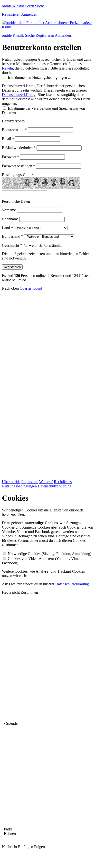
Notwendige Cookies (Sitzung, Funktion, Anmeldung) (49, 554)
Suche (40, 6)
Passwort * (10, 157)
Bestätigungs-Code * (18, 175)
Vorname (9, 210)
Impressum (29, 482)
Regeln (7, 68)
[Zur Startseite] (47, 27)
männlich (56, 245)
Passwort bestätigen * (18, 166)
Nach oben (10, 288)
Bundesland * (12, 236)
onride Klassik (13, 6)
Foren (29, 6)
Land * (7, 228)
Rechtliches (63, 482)
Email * (8, 139)
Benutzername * (14, 130)
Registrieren (11, 14)
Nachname (10, 219)
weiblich (35, 245)
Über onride (11, 482)
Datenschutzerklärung (19, 86)
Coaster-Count (31, 288)
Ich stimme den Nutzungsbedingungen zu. (40, 77)
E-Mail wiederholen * (19, 148)
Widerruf (46, 482)
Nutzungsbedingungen (19, 59)
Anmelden (29, 14)
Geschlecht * (12, 245)
